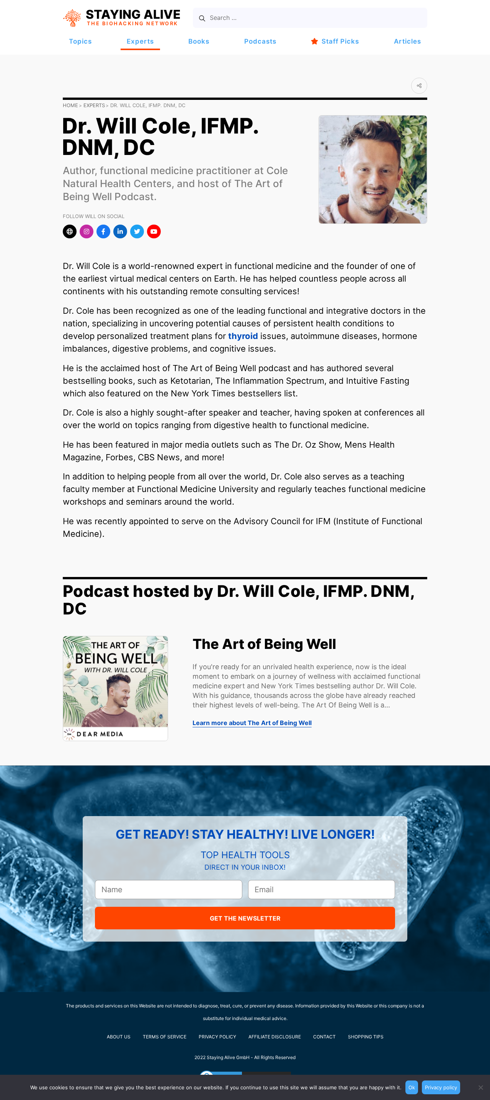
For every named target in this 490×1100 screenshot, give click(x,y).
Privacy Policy (217, 1037)
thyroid (243, 336)
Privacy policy (441, 1087)
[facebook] (103, 231)
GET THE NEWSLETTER (245, 918)
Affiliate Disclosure (274, 1037)
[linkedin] (120, 231)
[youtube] (154, 231)
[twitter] (137, 231)
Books (198, 41)
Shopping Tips (366, 1037)
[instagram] (86, 231)
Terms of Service (164, 1037)
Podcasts (260, 41)
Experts (140, 41)
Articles (407, 41)
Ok (411, 1087)
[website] (70, 231)
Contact (324, 1037)
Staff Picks (340, 41)
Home (70, 105)
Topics (80, 41)
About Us (119, 1037)
